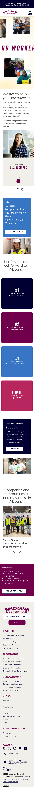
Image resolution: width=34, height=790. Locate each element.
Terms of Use (14, 779)
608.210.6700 (13, 754)
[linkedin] (25, 748)
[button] (18, 181)
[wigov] (7, 768)
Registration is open (14, 3)
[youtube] (20, 748)
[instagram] (14, 748)
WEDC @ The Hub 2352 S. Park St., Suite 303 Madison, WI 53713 (17, 762)
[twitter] (9, 748)
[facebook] (4, 748)
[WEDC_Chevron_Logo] (10, 11)
